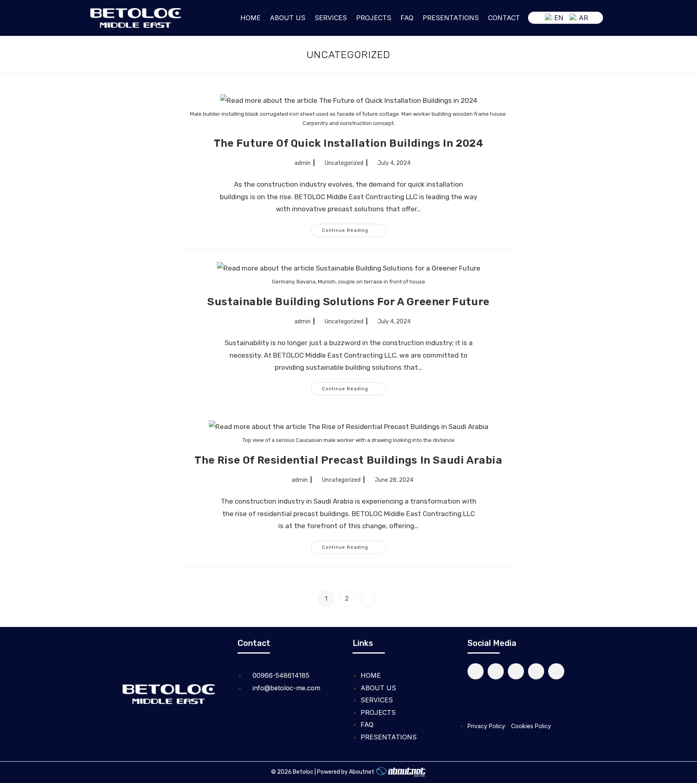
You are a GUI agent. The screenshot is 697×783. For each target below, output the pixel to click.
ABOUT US (287, 18)
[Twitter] (496, 671)
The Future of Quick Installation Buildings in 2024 (349, 143)
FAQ (407, 18)
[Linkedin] (475, 671)
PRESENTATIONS (451, 18)
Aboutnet (361, 772)
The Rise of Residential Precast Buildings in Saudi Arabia (348, 460)
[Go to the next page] (368, 599)
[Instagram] (516, 671)
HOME (250, 18)
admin (302, 163)
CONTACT (504, 18)
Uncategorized (344, 163)
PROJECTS (373, 18)
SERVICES (331, 18)
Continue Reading (354, 228)
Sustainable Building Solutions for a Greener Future (348, 302)
